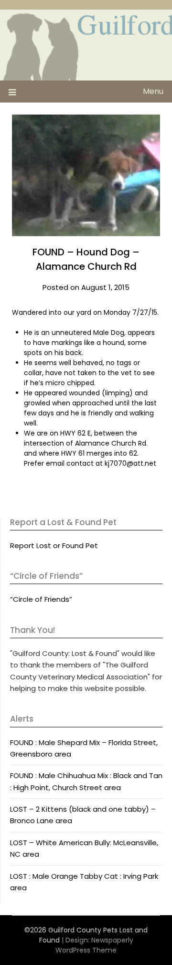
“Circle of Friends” (41, 599)
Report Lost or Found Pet (54, 545)
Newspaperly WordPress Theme (94, 945)
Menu (153, 91)
